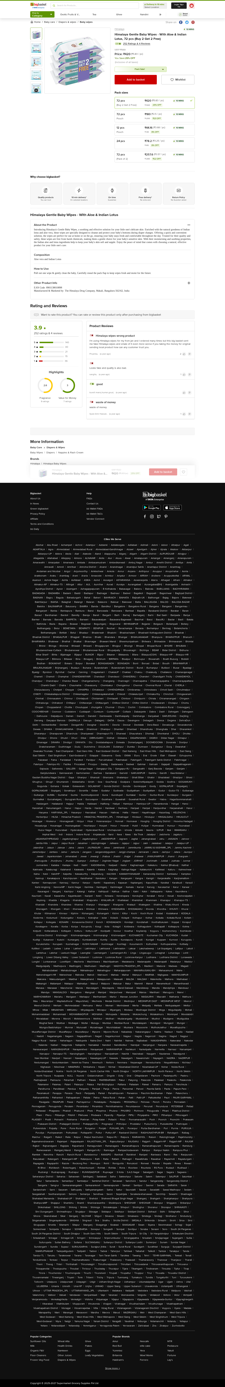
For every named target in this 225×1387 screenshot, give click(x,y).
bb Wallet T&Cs (94, 513)
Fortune (171, 1355)
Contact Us (92, 503)
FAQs (89, 498)
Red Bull (117, 1345)
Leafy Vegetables (94, 1355)
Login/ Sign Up (179, 6)
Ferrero (144, 1359)
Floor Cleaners (38, 1355)
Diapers (51, 452)
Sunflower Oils (38, 1341)
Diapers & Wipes (67, 1359)
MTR (169, 1341)
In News (34, 503)
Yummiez (117, 1350)
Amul (115, 1341)
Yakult (170, 1350)
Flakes (88, 1345)
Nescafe (144, 1341)
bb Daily (34, 529)
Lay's (170, 1359)
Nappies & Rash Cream (70, 452)
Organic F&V (37, 1350)
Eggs (88, 1350)
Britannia (117, 1355)
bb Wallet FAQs (94, 508)
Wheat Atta (63, 1341)
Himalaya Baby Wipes (54, 463)
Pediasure (172, 1345)
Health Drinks (65, 1345)
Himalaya (119, 29)
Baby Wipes (37, 452)
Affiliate (34, 518)
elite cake (145, 1345)
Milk (32, 1345)
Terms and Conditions (42, 523)
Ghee (88, 1341)
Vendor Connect (95, 518)
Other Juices (65, 1355)
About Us (35, 498)
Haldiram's (118, 1359)
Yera (142, 1350)
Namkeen (63, 1350)
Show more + (112, 1368)
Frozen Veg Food (39, 1359)
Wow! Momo (146, 1355)
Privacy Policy (37, 513)
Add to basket (136, 79)
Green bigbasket (39, 508)
